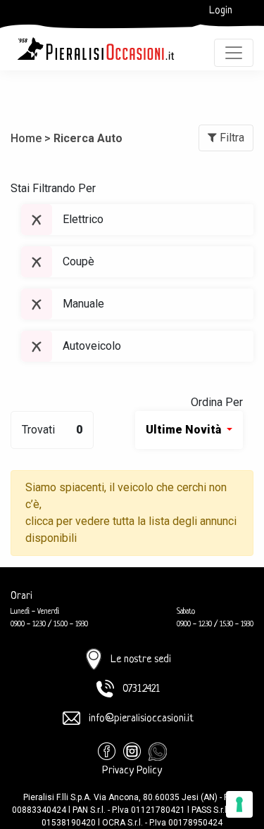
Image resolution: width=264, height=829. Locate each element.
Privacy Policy (132, 771)
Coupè (78, 261)
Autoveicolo (92, 346)
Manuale (83, 303)
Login (220, 11)
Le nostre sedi (141, 660)
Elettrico (83, 219)
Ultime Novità (185, 429)
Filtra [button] (230, 137)
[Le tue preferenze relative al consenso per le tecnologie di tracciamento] (239, 804)
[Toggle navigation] (233, 53)
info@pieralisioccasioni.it (141, 719)
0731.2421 (141, 689)
